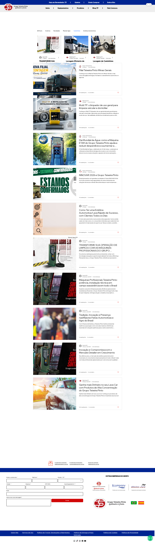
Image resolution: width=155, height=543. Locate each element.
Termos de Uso (27, 533)
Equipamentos (63, 8)
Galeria (77, 2)
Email (7, 490)
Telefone (35, 477)
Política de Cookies (110, 533)
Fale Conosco (112, 8)
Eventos (47, 31)
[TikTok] (77, 541)
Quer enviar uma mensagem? (14, 497)
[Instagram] (80, 541)
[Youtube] (85, 541)
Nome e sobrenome (11, 477)
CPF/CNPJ (47, 484)
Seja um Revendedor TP (58, 2)
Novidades (57, 31)
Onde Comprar (93, 2)
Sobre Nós (111, 2)
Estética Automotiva (89, 31)
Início (48, 8)
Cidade (8, 484)
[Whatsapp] (74, 541)
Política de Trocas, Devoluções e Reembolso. (53, 533)
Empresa (28, 484)
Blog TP (95, 8)
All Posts (39, 31)
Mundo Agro (66, 31)
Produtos (80, 8)
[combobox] (70, 481)
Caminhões (77, 31)
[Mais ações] (59, 58)
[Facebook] (82, 541)
